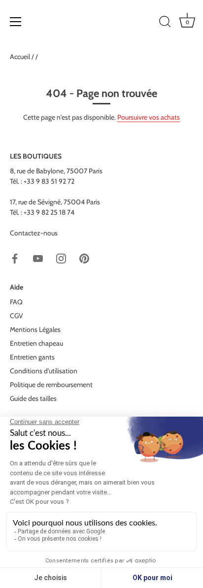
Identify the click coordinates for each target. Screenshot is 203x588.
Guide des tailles (33, 398)
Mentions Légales (35, 329)
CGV (16, 315)
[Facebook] (15, 258)
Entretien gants (32, 357)
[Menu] (16, 22)
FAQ (16, 301)
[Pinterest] (84, 258)
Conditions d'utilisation (43, 370)
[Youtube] (38, 258)
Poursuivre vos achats (148, 117)
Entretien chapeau (36, 343)
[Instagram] (61, 258)
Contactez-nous (34, 233)
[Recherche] (165, 23)
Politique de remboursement (51, 384)
